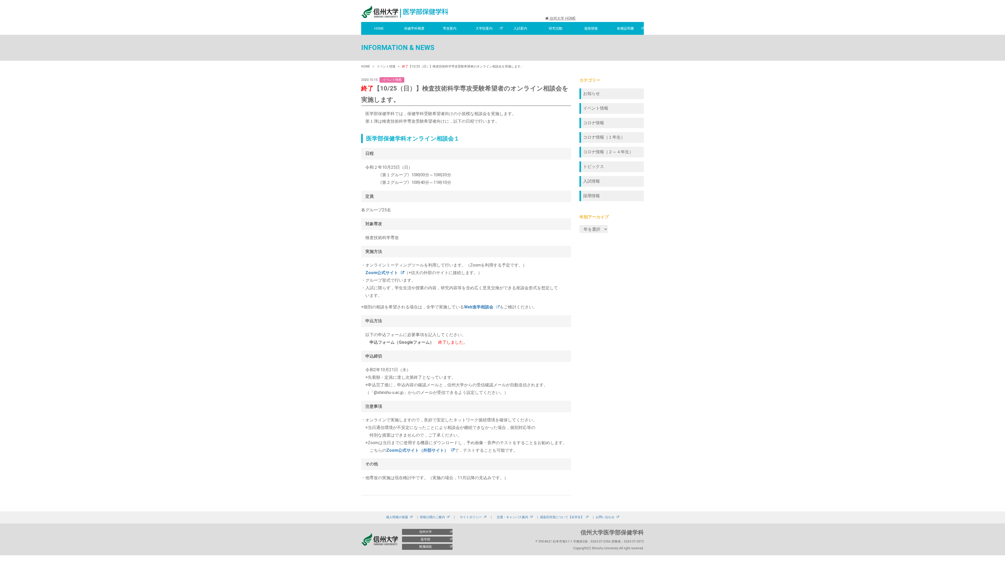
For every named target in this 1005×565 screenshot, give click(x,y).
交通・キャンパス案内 (512, 517)
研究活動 (555, 28)
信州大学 (425, 532)
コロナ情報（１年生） (604, 137)
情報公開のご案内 (432, 517)
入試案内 (520, 28)
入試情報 (591, 181)
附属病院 (425, 547)
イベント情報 (595, 108)
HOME (379, 28)
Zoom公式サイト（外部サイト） (417, 450)
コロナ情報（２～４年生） (608, 151)
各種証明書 (625, 28)
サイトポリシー (471, 517)
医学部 (425, 539)
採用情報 (591, 195)
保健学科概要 (414, 28)
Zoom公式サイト (381, 272)
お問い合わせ (605, 517)
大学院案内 (484, 28)
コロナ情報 (593, 122)
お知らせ (591, 93)
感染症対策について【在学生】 (562, 517)
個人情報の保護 (397, 517)
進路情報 (591, 28)
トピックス (593, 166)
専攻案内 (449, 28)
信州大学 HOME (562, 18)
